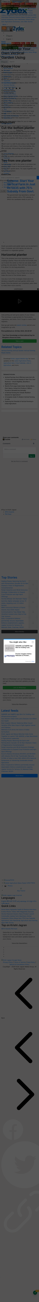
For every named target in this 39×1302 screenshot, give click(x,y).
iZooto (33, 661)
